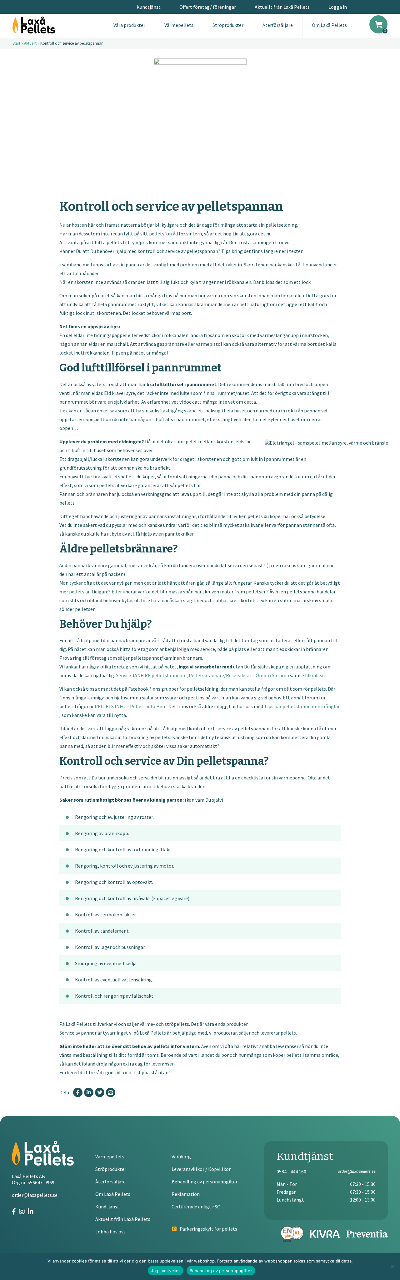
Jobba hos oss (110, 1231)
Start (16, 43)
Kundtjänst (149, 7)
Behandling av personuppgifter (205, 1181)
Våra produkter (129, 25)
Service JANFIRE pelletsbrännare (151, 675)
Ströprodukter (227, 25)
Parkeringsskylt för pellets (208, 1229)
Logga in (337, 7)
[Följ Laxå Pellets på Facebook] (14, 1211)
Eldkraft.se (313, 675)
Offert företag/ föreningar (207, 7)
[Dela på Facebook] (77, 1092)
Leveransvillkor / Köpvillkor (201, 1169)
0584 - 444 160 (291, 1171)
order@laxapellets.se (35, 1195)
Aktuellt (30, 43)
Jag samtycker (165, 1270)
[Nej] (392, 1266)
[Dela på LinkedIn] (88, 1092)
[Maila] (110, 1092)
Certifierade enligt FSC (196, 1206)
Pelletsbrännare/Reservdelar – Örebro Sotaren (239, 675)
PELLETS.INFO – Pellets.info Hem (131, 706)
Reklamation (186, 1194)
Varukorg (181, 1156)
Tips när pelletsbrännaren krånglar (302, 706)
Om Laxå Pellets (329, 25)
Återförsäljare (277, 25)
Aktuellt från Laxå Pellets (282, 7)
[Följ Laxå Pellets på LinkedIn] (30, 1211)
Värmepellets (178, 25)
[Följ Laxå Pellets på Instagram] (22, 1211)
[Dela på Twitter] (99, 1092)
